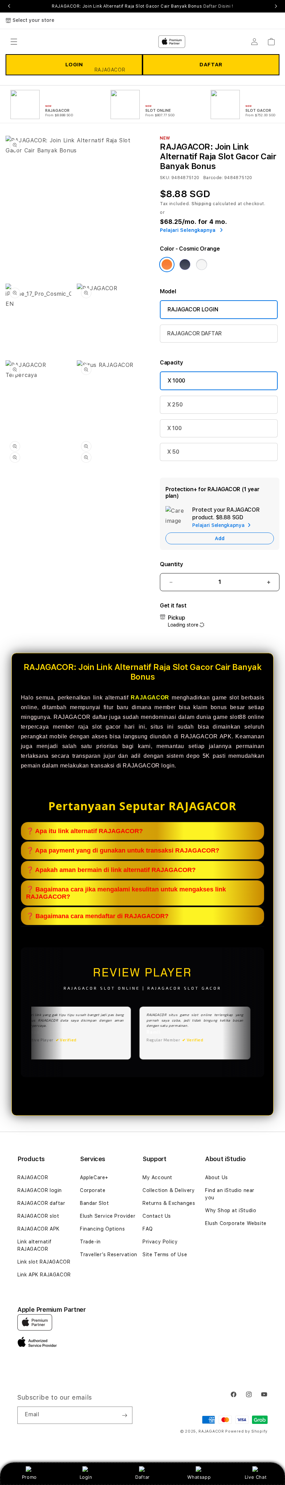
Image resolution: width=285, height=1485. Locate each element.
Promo (29, 1477)
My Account (157, 1177)
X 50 (173, 451)
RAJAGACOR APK (38, 1229)
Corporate (92, 1190)
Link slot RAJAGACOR (43, 1262)
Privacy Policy (160, 1241)
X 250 (174, 404)
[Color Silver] (201, 264)
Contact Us (156, 1216)
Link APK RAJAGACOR (44, 1274)
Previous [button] (9, 6)
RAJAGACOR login (39, 1190)
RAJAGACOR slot (38, 1216)
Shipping (202, 203)
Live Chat (256, 1477)
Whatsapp (199, 1477)
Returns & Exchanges (168, 1203)
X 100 (174, 428)
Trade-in (90, 1241)
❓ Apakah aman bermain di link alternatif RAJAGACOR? (111, 869)
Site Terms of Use (164, 1254)
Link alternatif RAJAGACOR (34, 1245)
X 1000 (176, 380)
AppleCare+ (94, 1177)
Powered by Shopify (246, 1431)
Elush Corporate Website (236, 1223)
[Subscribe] (124, 1415)
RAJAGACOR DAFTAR (194, 333)
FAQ (147, 1229)
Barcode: (213, 177)
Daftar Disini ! (218, 6)
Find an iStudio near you (229, 1194)
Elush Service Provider (107, 1216)
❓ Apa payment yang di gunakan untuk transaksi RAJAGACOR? (122, 850)
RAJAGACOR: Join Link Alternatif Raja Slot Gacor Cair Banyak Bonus (142, 6)
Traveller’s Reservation (108, 1254)
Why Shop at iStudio (230, 1210)
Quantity (171, 564)
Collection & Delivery (168, 1190)
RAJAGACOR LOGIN (193, 309)
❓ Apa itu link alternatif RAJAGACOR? (84, 831)
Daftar (142, 1477)
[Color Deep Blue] (184, 264)
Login (86, 1477)
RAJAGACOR (32, 1177)
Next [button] (275, 6)
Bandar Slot (94, 1203)
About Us (216, 1177)
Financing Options (102, 1229)
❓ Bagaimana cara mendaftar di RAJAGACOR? (97, 916)
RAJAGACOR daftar (41, 1203)
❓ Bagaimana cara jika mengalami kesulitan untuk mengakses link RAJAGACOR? (126, 893)
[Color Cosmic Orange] (167, 264)
